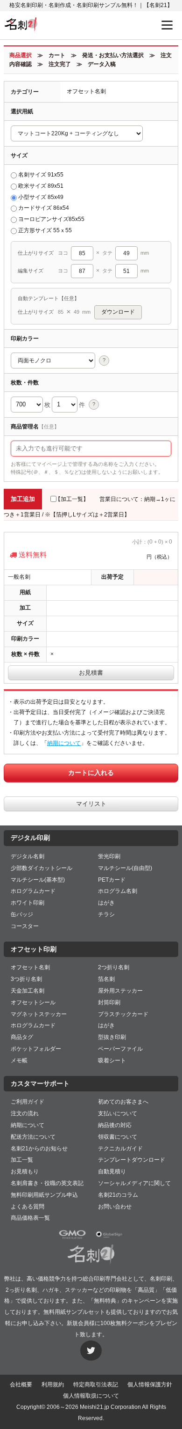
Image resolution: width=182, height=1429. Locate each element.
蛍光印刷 (109, 856)
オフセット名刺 (30, 967)
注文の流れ (25, 1113)
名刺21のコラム (118, 1195)
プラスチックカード (123, 1014)
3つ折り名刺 (26, 979)
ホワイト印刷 (27, 902)
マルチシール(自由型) (125, 868)
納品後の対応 (115, 1125)
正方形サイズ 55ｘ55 (45, 230)
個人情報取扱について (91, 1395)
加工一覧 (22, 1159)
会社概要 (21, 1384)
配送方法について (33, 1137)
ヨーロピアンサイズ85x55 (51, 219)
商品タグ (22, 1037)
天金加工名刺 (27, 990)
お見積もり (25, 1171)
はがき (106, 902)
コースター (25, 926)
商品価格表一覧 (30, 1218)
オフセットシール (33, 1002)
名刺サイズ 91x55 (40, 174)
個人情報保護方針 (149, 1384)
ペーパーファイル (120, 1049)
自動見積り (112, 1171)
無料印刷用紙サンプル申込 (44, 1195)
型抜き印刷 (112, 1037)
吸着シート (112, 1060)
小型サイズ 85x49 (40, 197)
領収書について (117, 1137)
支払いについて (117, 1113)
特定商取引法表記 (95, 1384)
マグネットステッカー (39, 1014)
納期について (64, 743)
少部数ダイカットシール (41, 868)
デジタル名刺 (27, 856)
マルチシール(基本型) (38, 880)
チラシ (106, 914)
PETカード (112, 880)
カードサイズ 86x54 (43, 208)
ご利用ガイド (27, 1101)
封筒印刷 (109, 1002)
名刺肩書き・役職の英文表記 (47, 1183)
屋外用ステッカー (120, 990)
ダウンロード (118, 312)
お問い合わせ (115, 1206)
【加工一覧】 (72, 499)
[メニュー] (167, 25)
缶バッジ (22, 914)
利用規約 (53, 1384)
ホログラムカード (33, 891)
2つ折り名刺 (113, 967)
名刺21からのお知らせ (39, 1148)
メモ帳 (19, 1060)
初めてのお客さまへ (123, 1101)
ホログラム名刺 (117, 891)
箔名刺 (106, 979)
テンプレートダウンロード (131, 1159)
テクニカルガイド (120, 1148)
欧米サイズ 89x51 (40, 186)
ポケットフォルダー (36, 1049)
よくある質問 (27, 1206)
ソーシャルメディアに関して (134, 1183)
